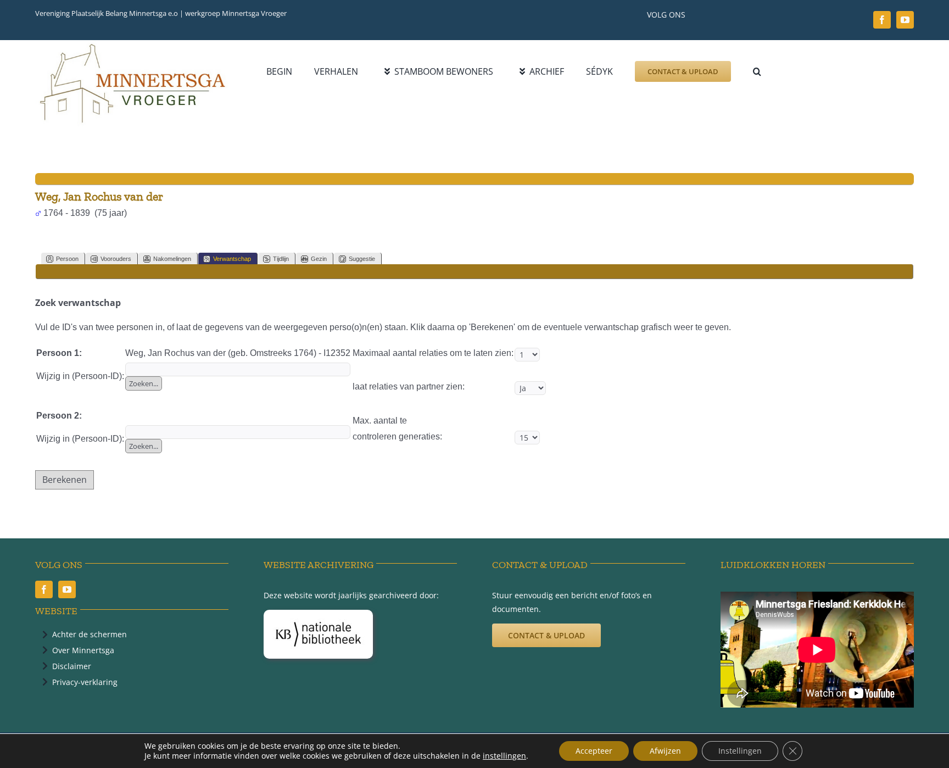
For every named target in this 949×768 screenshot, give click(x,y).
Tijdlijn (281, 258)
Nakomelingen (172, 258)
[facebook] (882, 20)
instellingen (504, 756)
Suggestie (362, 258)
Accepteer (594, 750)
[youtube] (905, 20)
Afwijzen (665, 750)
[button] (757, 71)
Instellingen (740, 750)
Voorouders (116, 258)
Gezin (319, 258)
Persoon (67, 258)
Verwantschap (232, 258)
